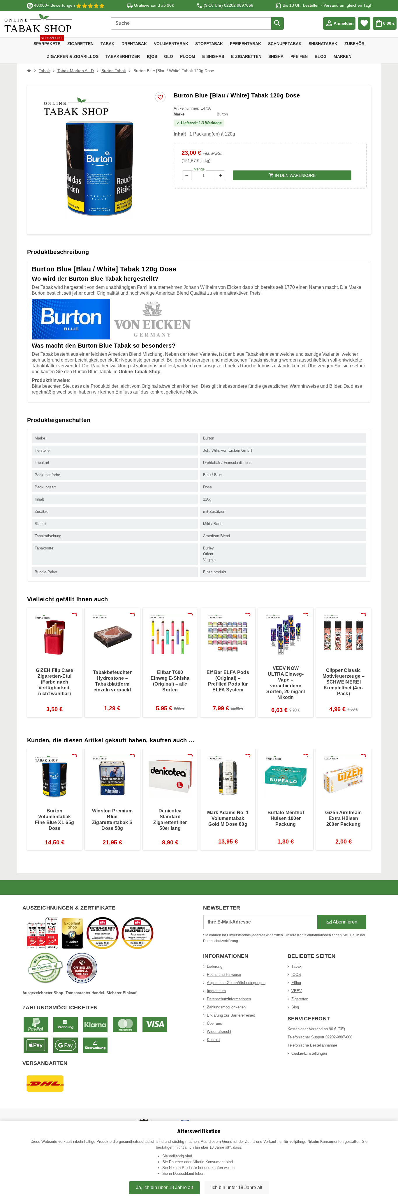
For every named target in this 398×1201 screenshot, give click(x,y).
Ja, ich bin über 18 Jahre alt (164, 1187)
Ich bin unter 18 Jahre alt (237, 1187)
